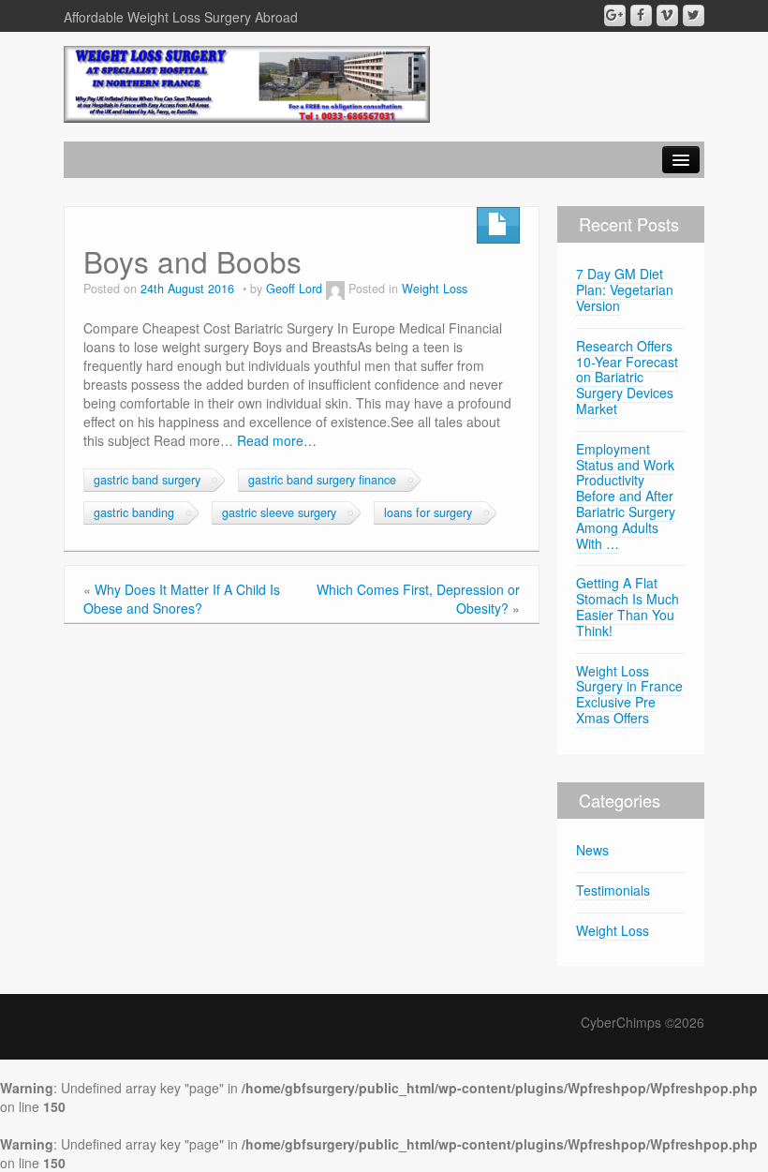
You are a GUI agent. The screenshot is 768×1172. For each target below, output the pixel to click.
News (592, 849)
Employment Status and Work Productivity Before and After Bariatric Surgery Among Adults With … (625, 496)
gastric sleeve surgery (279, 512)
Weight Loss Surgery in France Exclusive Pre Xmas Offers (629, 694)
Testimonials (613, 890)
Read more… (277, 440)
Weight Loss (434, 288)
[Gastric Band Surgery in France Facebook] (641, 15)
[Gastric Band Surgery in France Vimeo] (667, 15)
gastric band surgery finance (322, 479)
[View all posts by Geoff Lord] (335, 288)
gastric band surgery (147, 479)
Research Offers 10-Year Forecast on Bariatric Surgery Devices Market (627, 377)
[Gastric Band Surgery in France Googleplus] (615, 15)
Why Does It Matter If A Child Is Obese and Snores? (181, 598)
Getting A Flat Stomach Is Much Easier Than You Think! (627, 606)
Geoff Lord (294, 288)
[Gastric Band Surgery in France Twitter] (693, 15)
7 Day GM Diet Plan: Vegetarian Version (624, 289)
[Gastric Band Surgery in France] (247, 82)
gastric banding (134, 512)
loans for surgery (428, 512)
